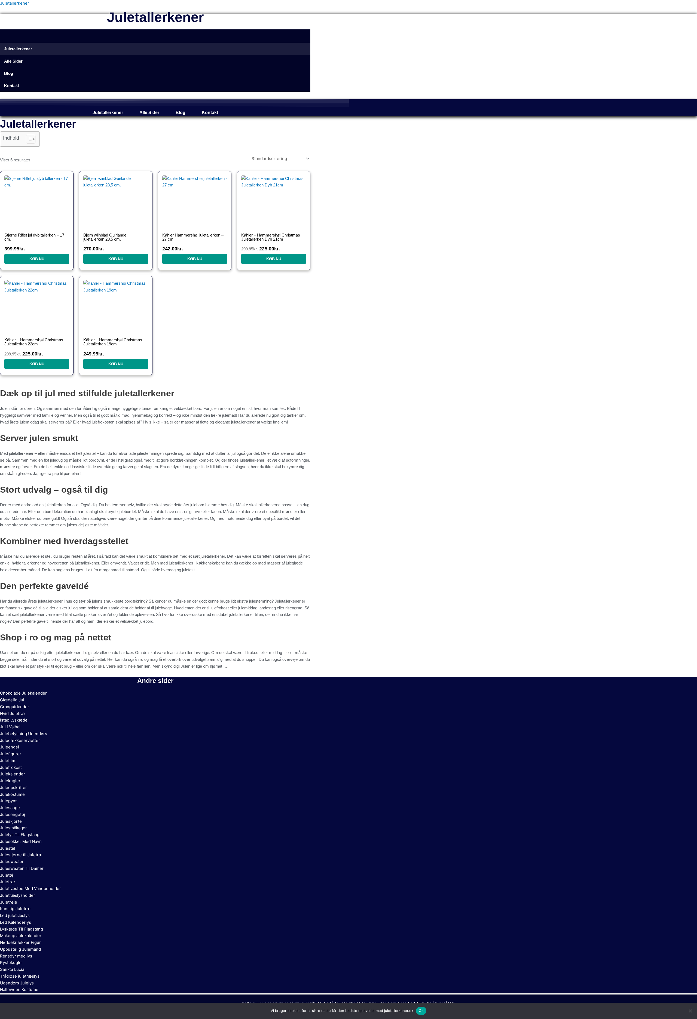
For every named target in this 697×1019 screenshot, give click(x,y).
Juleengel (9, 747)
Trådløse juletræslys (19, 976)
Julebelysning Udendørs (23, 733)
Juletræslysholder (17, 895)
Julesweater (12, 861)
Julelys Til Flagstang (19, 834)
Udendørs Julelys (17, 983)
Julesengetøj (12, 814)
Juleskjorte (11, 821)
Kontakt (210, 112)
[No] (690, 1011)
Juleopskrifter (13, 787)
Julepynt (8, 800)
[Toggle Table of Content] (28, 139)
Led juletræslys (15, 915)
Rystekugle (11, 962)
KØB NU (36, 259)
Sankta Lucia (12, 969)
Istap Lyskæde (13, 720)
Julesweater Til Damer (22, 868)
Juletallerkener (14, 3)
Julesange (10, 807)
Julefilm (7, 760)
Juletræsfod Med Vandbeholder (30, 888)
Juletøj (6, 875)
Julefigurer (10, 753)
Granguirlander (14, 706)
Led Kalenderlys (15, 922)
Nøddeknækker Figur (20, 942)
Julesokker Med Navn (21, 841)
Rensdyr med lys (16, 956)
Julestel (7, 848)
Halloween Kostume (19, 989)
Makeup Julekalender (20, 935)
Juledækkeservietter (20, 740)
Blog (180, 112)
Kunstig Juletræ (15, 908)
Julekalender (12, 773)
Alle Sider (149, 112)
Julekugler (10, 780)
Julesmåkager (13, 827)
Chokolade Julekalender (23, 693)
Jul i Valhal (10, 726)
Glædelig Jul (12, 699)
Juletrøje (8, 902)
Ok (421, 1010)
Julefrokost (11, 767)
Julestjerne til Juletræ (21, 854)
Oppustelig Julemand (20, 949)
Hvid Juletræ (12, 713)
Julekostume (12, 794)
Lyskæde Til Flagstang (21, 929)
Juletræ (7, 881)
